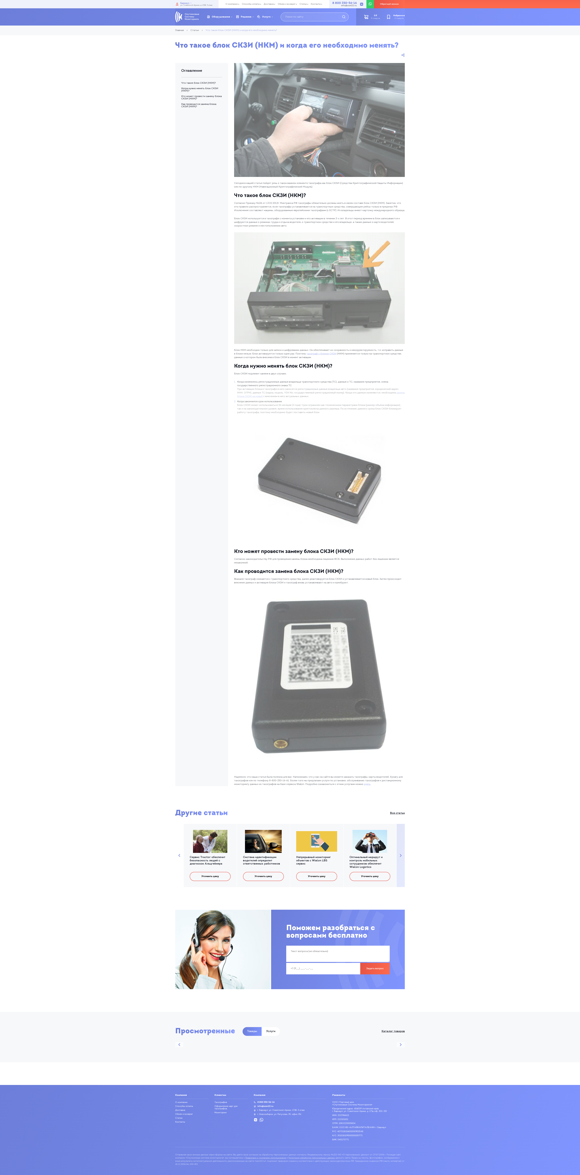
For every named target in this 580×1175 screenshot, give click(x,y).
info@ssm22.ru (349, 6)
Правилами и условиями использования (265, 1158)
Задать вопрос (375, 968)
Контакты (316, 4)
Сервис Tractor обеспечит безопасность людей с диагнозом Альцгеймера (207, 860)
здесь (367, 784)
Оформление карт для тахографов (225, 1107)
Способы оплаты (251, 4)
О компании (232, 4)
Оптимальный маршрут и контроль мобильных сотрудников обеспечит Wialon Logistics (366, 862)
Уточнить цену (210, 876)
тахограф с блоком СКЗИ (321, 354)
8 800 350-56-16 (344, 3)
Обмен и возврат (286, 4)
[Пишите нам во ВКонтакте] (361, 4)
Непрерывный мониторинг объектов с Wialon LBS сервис (313, 860)
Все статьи (397, 813)
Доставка (269, 4)
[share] (403, 55)
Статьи (303, 4)
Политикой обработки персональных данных (311, 1158)
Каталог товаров (393, 1031)
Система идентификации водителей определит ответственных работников (261, 860)
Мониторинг (220, 1113)
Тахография (220, 1102)
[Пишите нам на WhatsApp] (370, 4)
